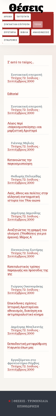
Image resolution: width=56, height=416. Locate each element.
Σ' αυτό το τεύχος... (20, 62)
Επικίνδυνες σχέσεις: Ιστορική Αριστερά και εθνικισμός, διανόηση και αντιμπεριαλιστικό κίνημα (25, 309)
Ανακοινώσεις (41, 32)
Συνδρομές (10, 40)
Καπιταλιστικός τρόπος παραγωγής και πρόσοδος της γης (27, 270)
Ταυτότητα (22, 16)
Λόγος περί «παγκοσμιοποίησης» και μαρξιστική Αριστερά (24, 127)
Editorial (12, 94)
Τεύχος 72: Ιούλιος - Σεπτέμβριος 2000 (23, 79)
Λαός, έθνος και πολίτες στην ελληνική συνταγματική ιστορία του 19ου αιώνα (27, 196)
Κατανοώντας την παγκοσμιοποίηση (19, 162)
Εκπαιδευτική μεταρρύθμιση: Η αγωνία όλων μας (27, 345)
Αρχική (8, 16)
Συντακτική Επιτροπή (17, 24)
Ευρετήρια (10, 32)
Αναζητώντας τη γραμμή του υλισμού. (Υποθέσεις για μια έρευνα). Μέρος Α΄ (27, 233)
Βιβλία (24, 32)
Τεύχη (37, 24)
